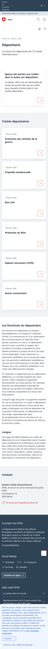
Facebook (9, 562)
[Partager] (45, 28)
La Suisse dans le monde (14, 593)
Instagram (31, 562)
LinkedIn (23, 567)
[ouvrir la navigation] (44, 19)
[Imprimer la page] (39, 28)
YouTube (9, 567)
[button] (44, 553)
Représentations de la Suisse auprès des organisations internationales (22, 602)
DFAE (10, 19)
